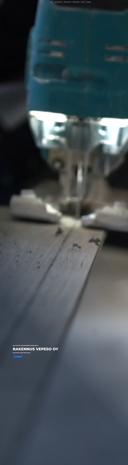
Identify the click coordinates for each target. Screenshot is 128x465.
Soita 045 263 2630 (18, 356)
